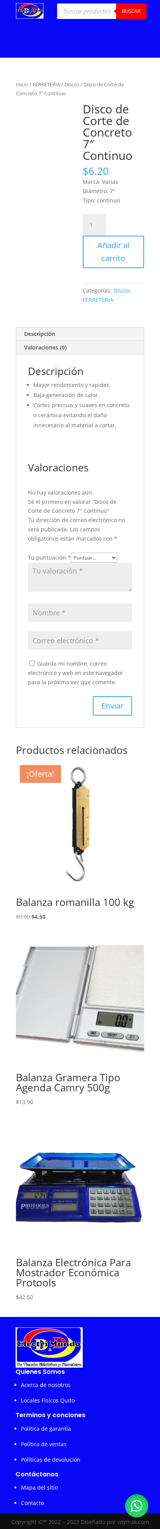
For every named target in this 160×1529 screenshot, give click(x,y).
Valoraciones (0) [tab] (45, 347)
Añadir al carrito (113, 252)
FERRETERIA (46, 84)
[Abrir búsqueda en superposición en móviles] (101, 11)
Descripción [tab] (39, 333)
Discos (71, 84)
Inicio (22, 84)
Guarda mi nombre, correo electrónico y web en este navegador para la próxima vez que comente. (75, 673)
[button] (136, 1505)
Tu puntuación (49, 557)
